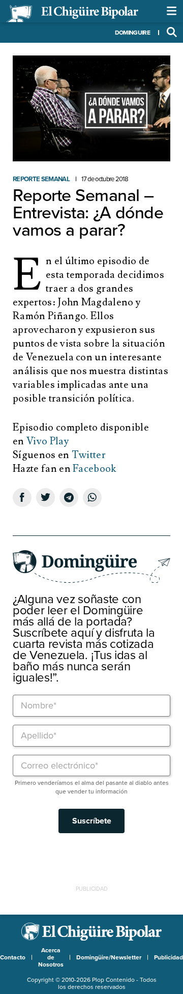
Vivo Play (47, 441)
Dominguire (132, 32)
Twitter (89, 455)
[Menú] (171, 11)
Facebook (94, 468)
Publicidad (168, 957)
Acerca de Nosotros (51, 957)
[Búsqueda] (171, 32)
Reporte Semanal (41, 179)
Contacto (12, 957)
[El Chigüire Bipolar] (72, 13)
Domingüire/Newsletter (108, 957)
